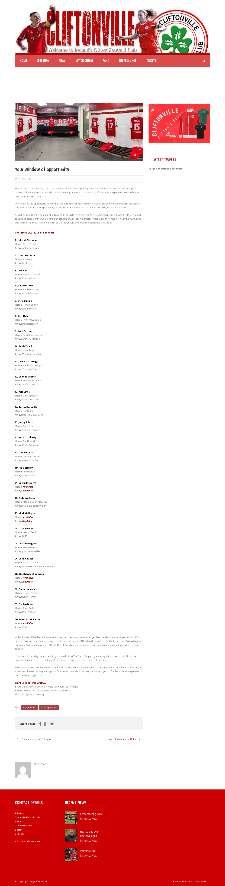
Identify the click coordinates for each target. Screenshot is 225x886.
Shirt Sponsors (49, 707)
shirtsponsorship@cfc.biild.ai (121, 656)
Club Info (43, 61)
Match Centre (84, 61)
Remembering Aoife (91, 813)
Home (23, 61)
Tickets (151, 61)
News (62, 61)
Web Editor (40, 764)
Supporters (29, 707)
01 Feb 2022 (25, 179)
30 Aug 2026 (90, 819)
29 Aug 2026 (90, 856)
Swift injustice (88, 850)
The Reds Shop (128, 61)
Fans (106, 61)
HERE (37, 841)
